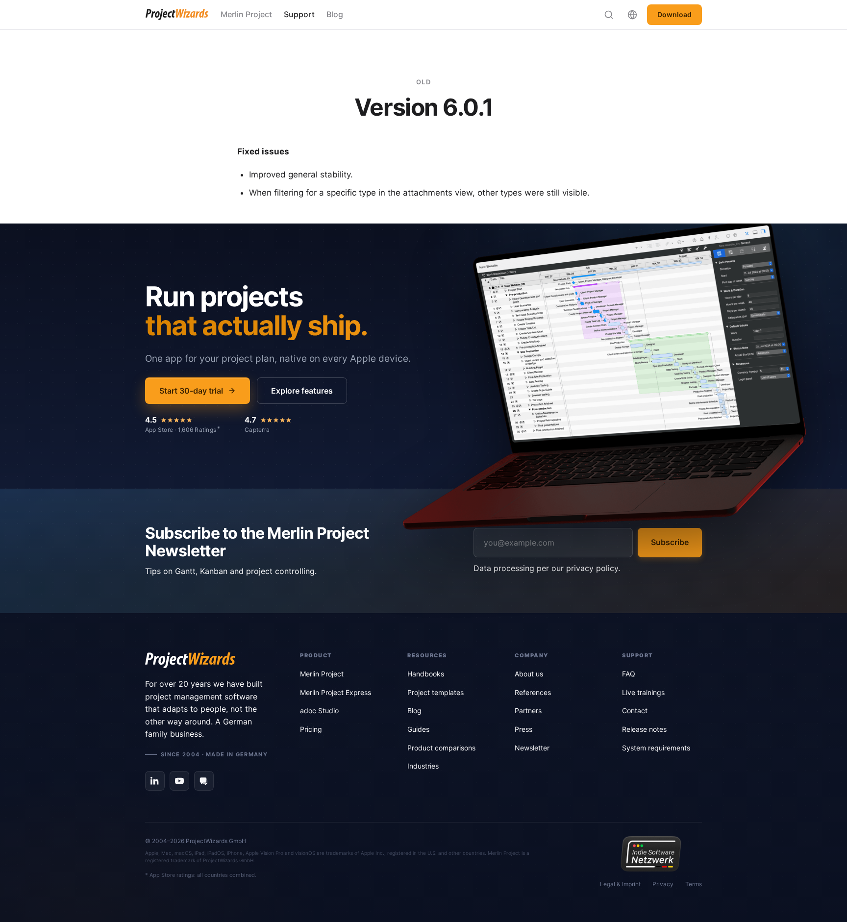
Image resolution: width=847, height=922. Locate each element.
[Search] (609, 15)
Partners (528, 710)
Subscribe (670, 542)
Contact (635, 710)
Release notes (644, 729)
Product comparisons (441, 748)
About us (529, 674)
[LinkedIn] (155, 781)
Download (674, 14)
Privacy (662, 884)
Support (299, 14)
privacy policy (592, 568)
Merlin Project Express (335, 692)
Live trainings (643, 692)
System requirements (656, 748)
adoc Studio (319, 710)
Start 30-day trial (191, 391)
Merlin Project (246, 14)
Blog (334, 14)
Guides (418, 729)
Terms (693, 884)
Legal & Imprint (620, 884)
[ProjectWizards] (209, 660)
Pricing (311, 729)
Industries (423, 766)
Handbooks (425, 674)
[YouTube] (179, 781)
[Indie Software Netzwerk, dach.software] (650, 854)
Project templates (435, 692)
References (533, 692)
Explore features (302, 391)
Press (523, 729)
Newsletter (532, 748)
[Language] (632, 15)
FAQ (628, 674)
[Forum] (204, 781)
